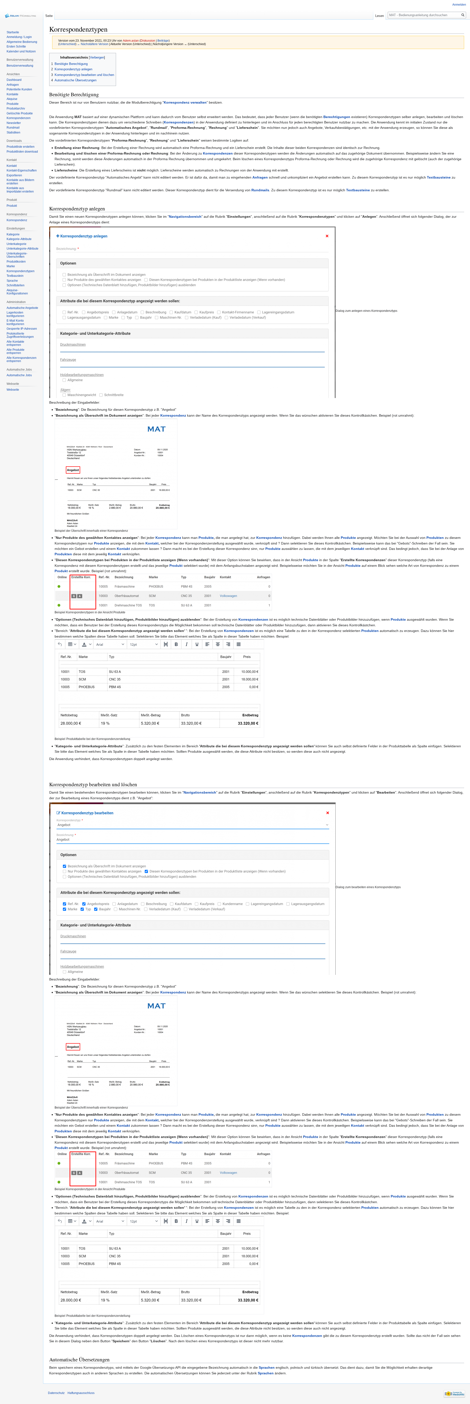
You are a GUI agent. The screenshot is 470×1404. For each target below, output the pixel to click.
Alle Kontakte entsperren (15, 343)
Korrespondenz (173, 415)
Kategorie (13, 234)
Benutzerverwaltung (20, 65)
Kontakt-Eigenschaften (22, 170)
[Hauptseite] (21, 15)
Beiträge (163, 40)
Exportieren (14, 175)
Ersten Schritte (16, 46)
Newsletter (14, 123)
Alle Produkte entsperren (15, 351)
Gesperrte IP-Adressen (22, 328)
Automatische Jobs (19, 375)
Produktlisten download (22, 151)
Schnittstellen (15, 285)
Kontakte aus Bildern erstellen (20, 181)
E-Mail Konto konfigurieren (15, 322)
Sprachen (267, 1367)
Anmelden (459, 4)
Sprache (12, 280)
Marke (11, 266)
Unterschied (67, 44)
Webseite (13, 389)
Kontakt (152, 543)
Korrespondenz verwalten (185, 102)
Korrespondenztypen (21, 271)
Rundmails (260, 190)
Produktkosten (16, 261)
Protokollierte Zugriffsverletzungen (20, 335)
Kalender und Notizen (21, 51)
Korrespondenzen (179, 122)
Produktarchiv (16, 108)
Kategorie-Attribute (19, 239)
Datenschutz (56, 1393)
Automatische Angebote (22, 308)
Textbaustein (15, 276)
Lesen (379, 16)
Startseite (13, 32)
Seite (49, 16)
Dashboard (14, 80)
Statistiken (13, 132)
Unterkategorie (16, 244)
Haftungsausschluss (81, 1393)
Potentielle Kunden (19, 89)
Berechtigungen (336, 117)
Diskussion (148, 40)
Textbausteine (439, 177)
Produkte (206, 538)
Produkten (435, 538)
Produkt (176, 566)
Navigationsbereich (185, 216)
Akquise (12, 99)
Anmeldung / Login (19, 37)
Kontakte (12, 94)
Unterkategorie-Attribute (22, 248)
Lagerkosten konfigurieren (15, 314)
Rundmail (13, 127)
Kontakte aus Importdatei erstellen (20, 189)
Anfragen (260, 177)
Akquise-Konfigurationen (17, 292)
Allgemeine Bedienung (22, 42)
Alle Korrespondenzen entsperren (21, 359)
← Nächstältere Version (92, 44)
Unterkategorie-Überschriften (17, 255)
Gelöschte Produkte (20, 113)
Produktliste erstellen (21, 146)
